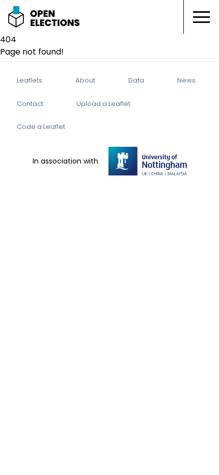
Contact (30, 104)
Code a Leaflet (41, 126)
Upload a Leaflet (103, 104)
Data (136, 80)
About (85, 80)
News (186, 80)
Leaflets (29, 80)
